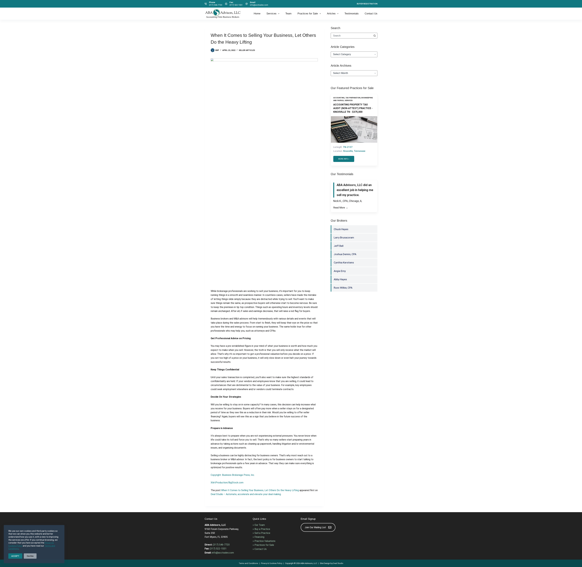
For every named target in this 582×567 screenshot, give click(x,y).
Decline (30, 556)
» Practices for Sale (263, 545)
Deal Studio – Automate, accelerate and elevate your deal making (246, 494)
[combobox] (351, 35)
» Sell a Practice (261, 533)
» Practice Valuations (264, 541)
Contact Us (371, 13)
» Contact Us (260, 549)
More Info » (343, 159)
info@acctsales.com (259, 5)
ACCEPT (15, 556)
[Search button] (374, 35)
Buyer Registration (367, 4)
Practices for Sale (308, 13)
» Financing (258, 536)
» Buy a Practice (261, 529)
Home (257, 13)
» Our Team (259, 525)
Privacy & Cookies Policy (271, 563)
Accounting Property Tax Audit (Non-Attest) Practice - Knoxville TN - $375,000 (353, 108)
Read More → (340, 212)
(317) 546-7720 (215, 5)
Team (288, 13)
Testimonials (352, 13)
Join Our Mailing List (315, 527)
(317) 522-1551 (235, 5)
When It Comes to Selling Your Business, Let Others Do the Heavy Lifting (260, 490)
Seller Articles (247, 50)
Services (271, 13)
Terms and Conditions (248, 563)
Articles (331, 13)
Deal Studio (338, 563)
